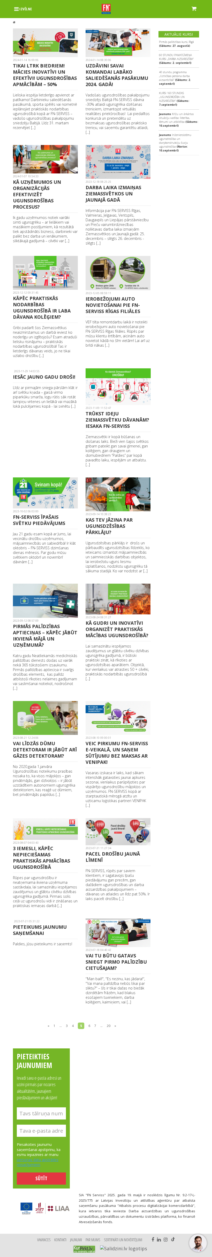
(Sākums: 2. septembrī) (176, 59)
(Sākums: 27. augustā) (176, 44)
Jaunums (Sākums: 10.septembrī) (178, 119)
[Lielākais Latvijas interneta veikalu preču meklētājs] (84, 1249)
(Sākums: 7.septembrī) (174, 98)
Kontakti (60, 1239)
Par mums (93, 1239)
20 (108, 1026)
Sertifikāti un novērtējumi (123, 1239)
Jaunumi (76, 1239)
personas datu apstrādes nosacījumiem (37, 1162)
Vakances (44, 1239)
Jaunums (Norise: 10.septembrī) (175, 142)
